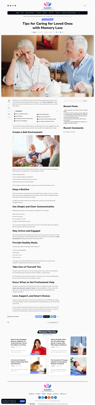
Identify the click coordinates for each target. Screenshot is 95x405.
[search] (79, 13)
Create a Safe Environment (21, 113)
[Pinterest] (15, 5)
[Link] (52, 397)
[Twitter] (10, 5)
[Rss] (49, 397)
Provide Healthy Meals (43, 114)
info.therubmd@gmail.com (55, 400)
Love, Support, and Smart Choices (46, 121)
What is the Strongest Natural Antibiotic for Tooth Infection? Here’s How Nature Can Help (19, 342)
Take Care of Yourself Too (44, 116)
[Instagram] (13, 5)
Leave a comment (53, 322)
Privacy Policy (5, 402)
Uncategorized (47, 19)
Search (85, 100)
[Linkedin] (55, 397)
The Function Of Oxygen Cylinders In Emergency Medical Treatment (59, 362)
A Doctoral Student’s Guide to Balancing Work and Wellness (19, 362)
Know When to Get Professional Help (47, 119)
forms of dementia (48, 102)
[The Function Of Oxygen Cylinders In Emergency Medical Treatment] (78, 366)
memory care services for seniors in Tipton (23, 288)
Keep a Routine (18, 116)
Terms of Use (13, 402)
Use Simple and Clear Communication (24, 118)
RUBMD (34, 32)
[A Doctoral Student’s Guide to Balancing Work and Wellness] (38, 365)
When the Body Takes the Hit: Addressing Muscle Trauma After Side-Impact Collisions (59, 342)
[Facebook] (8, 5)
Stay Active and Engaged (21, 120)
